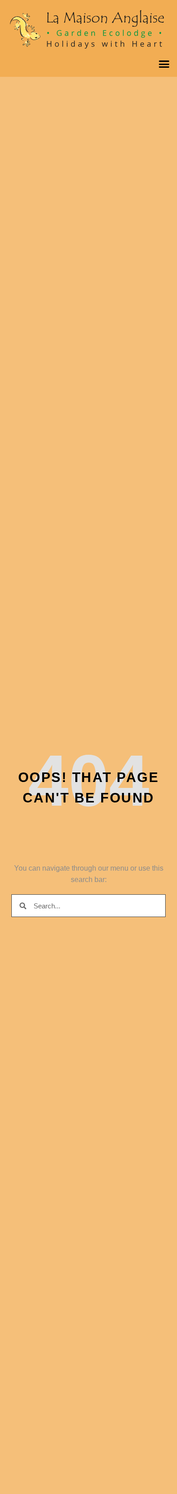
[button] (164, 64)
